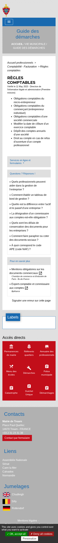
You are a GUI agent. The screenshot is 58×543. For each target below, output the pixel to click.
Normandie (8, 475)
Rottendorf (18, 508)
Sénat (5, 464)
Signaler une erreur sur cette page (31, 300)
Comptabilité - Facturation (22, 66)
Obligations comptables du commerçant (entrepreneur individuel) (29, 109)
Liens (10, 451)
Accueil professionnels (20, 62)
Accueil (17, 44)
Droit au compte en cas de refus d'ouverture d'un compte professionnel (32, 142)
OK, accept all (17, 534)
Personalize (29, 538)
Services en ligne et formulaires (20, 161)
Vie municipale (35, 44)
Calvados (7, 471)
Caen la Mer (9, 467)
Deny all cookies (42, 534)
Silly (14, 501)
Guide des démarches (29, 48)
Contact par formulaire (17, 438)
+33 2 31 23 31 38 (12, 433)
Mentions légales (27, 520)
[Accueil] (6, 8)
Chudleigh (18, 494)
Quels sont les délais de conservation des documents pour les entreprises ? (28, 226)
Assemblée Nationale (14, 460)
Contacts (14, 414)
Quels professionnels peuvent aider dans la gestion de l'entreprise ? (27, 185)
